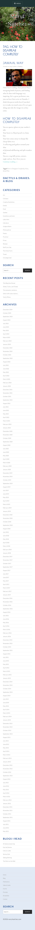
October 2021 (7, 396)
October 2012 (7, 772)
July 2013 (6, 741)
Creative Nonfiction (8, 202)
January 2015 (7, 678)
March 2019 (6, 504)
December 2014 (7, 681)
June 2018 (6, 535)
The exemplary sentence (10, 290)
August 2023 (6, 320)
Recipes (5, 244)
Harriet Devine (7, 847)
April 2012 (6, 793)
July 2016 (6, 615)
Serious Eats (6, 854)
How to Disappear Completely (15, 169)
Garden (5, 212)
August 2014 (6, 695)
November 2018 (7, 518)
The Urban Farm (7, 251)
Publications (6, 882)
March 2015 (6, 671)
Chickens (5, 198)
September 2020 (8, 441)
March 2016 (6, 629)
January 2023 (7, 344)
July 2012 (6, 782)
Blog (4, 878)
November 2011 (7, 810)
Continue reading (10, 162)
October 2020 (7, 438)
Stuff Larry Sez (7, 247)
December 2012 (7, 765)
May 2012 (6, 789)
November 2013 (7, 727)
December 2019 (7, 473)
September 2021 (8, 400)
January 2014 (7, 720)
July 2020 (6, 448)
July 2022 (6, 365)
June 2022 (6, 368)
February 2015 (7, 675)
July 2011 (6, 824)
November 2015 (7, 643)
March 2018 (6, 546)
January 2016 (7, 636)
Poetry (20, 66)
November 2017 (7, 560)
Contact (5, 899)
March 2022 (6, 379)
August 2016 (6, 612)
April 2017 (6, 584)
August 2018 (6, 528)
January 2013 (7, 762)
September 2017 (8, 567)
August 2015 (6, 654)
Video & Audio (6, 885)
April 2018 (6, 542)
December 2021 (7, 389)
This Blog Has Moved (9, 283)
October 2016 (7, 605)
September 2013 (8, 734)
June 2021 (6, 410)
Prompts (5, 892)
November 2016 (7, 602)
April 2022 (6, 375)
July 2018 (6, 532)
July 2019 (6, 490)
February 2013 (7, 758)
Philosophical (7, 230)
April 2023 (6, 334)
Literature (6, 223)
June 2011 (6, 828)
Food (4, 209)
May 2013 (6, 748)
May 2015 (6, 664)
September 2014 (8, 692)
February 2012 (7, 800)
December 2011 (7, 807)
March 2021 (6, 421)
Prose (4, 240)
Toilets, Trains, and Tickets (10, 286)
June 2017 (6, 577)
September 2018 (8, 525)
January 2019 (7, 511)
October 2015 (7, 647)
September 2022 (8, 358)
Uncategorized (7, 258)
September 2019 (8, 483)
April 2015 (6, 668)
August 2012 (6, 779)
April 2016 (6, 626)
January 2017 (7, 595)
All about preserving (9, 844)
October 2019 (7, 480)
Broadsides (6, 896)
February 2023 (7, 341)
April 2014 (6, 709)
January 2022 (7, 386)
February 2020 (7, 466)
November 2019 (7, 476)
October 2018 (7, 522)
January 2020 (7, 469)
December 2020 (7, 431)
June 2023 (6, 327)
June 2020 (6, 452)
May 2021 (6, 414)
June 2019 (6, 494)
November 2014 (7, 685)
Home (4, 875)
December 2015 (7, 640)
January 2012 (7, 803)
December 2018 (7, 515)
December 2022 (7, 348)
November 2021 (7, 393)
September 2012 (8, 775)
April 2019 (6, 501)
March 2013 (6, 755)
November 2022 (7, 351)
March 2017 (6, 588)
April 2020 (6, 459)
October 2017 (7, 563)
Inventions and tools (9, 216)
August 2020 (6, 445)
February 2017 (7, 591)
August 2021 (6, 403)
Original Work (7, 226)
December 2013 (7, 723)
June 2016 (6, 619)
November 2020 (7, 435)
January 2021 (7, 428)
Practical (5, 237)
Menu (18, 3)
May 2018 (6, 539)
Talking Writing (7, 857)
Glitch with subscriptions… (10, 293)
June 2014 (6, 702)
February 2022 (7, 382)
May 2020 (6, 455)
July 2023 (6, 323)
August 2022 (6, 362)
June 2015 (6, 661)
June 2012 (6, 786)
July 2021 (6, 407)
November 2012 (7, 768)
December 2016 (7, 598)
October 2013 (7, 730)
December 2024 (7, 309)
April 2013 (6, 751)
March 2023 (6, 337)
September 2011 (8, 817)
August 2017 (6, 570)
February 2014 (7, 716)
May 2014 (6, 706)
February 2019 (7, 508)
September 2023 (8, 316)
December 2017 (7, 556)
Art (4, 195)
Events (5, 205)
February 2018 (7, 549)
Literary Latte (7, 850)
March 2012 (6, 796)
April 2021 (6, 417)
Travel (5, 254)
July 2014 (6, 699)
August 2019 (6, 487)
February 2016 (7, 633)
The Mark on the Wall (9, 861)
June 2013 (6, 744)
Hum (26, 169)
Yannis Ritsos (7, 297)
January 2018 (7, 553)
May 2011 (6, 831)
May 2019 (6, 497)
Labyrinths (6, 219)
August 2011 (6, 821)
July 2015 (6, 657)
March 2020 (6, 462)
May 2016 (6, 622)
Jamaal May (13, 63)
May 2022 (6, 372)
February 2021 (7, 424)
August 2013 (6, 737)
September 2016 (8, 608)
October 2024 (7, 313)
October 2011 (7, 814)
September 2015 (8, 650)
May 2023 (6, 330)
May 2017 (6, 581)
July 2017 (6, 574)
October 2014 (7, 688)
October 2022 (7, 355)
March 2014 (6, 713)
